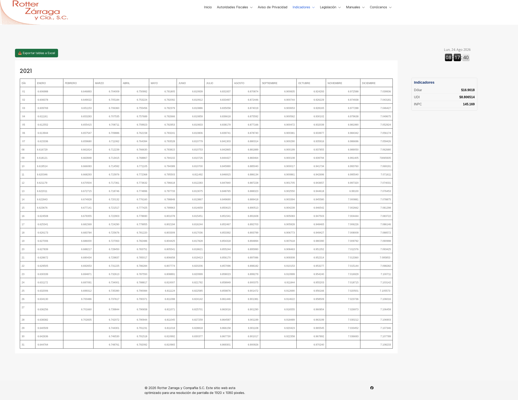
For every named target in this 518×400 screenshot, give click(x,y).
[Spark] (39, 12)
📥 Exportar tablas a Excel (36, 53)
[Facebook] (372, 388)
